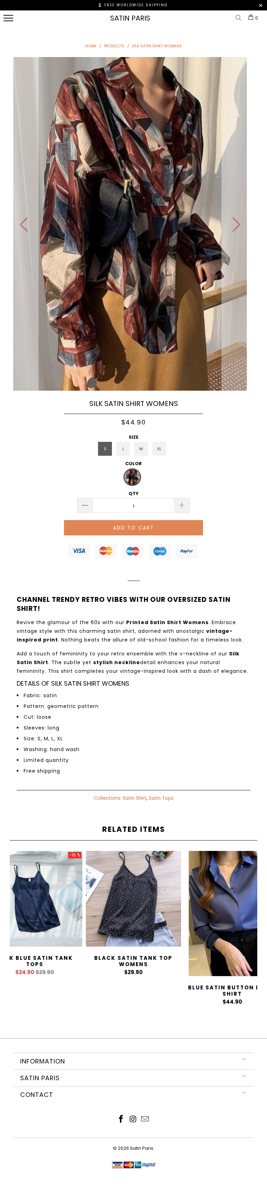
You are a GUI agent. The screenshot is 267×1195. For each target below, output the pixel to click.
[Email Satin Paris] (145, 1119)
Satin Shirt (134, 798)
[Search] (240, 18)
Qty (134, 493)
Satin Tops (161, 798)
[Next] (234, 224)
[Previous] (26, 224)
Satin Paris (130, 18)
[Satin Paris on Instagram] (133, 1119)
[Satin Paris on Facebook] (121, 1119)
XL (159, 449)
